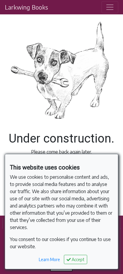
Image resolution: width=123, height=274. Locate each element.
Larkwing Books (26, 7)
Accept (77, 259)
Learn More (49, 259)
